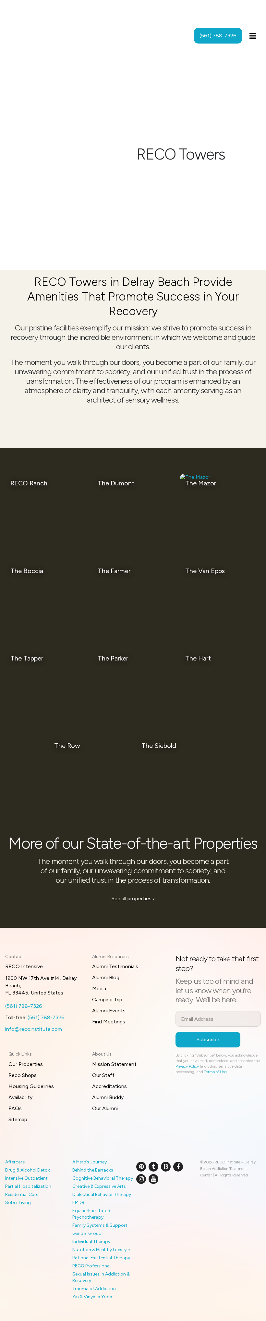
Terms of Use (215, 1072)
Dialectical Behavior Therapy (101, 1194)
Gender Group (87, 1233)
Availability (20, 1097)
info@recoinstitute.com (33, 1029)
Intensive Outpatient (26, 1178)
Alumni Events (109, 1010)
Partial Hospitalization (28, 1186)
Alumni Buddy (108, 1097)
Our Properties (25, 1064)
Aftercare (15, 1162)
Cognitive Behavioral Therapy (102, 1178)
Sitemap (17, 1119)
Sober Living (18, 1202)
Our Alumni (105, 1108)
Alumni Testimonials (115, 966)
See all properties (133, 898)
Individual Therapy (91, 1241)
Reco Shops (22, 1075)
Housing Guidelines (31, 1086)
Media (99, 988)
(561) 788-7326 (23, 1006)
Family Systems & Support (99, 1225)
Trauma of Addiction (94, 1288)
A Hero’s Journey (89, 1162)
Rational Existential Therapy (101, 1258)
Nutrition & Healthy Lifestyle (101, 1249)
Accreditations (109, 1086)
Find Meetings (108, 1022)
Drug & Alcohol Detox (27, 1170)
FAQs (15, 1108)
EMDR (78, 1202)
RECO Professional (91, 1266)
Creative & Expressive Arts (99, 1186)
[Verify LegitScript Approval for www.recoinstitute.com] (143, 1200)
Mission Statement (114, 1064)
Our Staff (103, 1075)
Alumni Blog (105, 977)
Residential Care (21, 1194)
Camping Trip (107, 999)
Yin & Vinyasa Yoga (92, 1297)
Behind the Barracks (92, 1170)
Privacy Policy (187, 1066)
